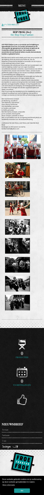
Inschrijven (6, 446)
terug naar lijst (13, 25)
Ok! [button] (22, 491)
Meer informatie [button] (8, 485)
